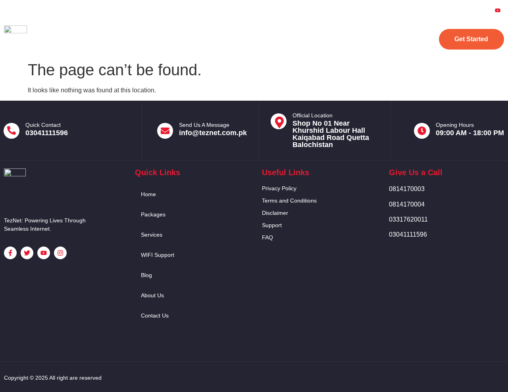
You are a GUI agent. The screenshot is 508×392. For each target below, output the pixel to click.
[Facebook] (443, 10)
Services (203, 39)
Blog (297, 39)
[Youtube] (497, 10)
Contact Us (385, 39)
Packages (157, 39)
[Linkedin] (479, 10)
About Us (337, 39)
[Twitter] (461, 10)
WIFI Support (253, 39)
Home (115, 39)
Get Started (471, 39)
